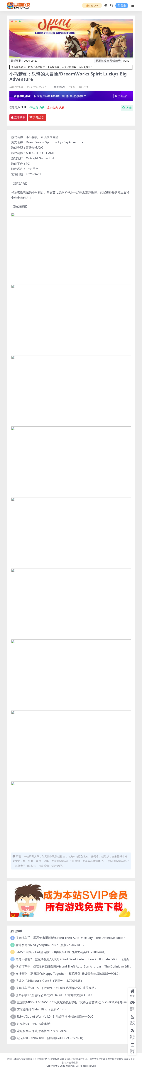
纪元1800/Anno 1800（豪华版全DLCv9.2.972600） (51, 1038)
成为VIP (94, 5)
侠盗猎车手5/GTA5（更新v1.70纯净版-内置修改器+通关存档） (56, 988)
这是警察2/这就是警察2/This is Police (42, 1031)
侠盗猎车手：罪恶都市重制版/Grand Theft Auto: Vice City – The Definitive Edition (70, 938)
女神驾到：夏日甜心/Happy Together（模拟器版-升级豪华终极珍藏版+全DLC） (68, 974)
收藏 (129, 108)
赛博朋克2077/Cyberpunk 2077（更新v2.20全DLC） (50, 945)
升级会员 (122, 96)
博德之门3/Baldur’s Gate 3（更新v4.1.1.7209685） (50, 981)
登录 (123, 5)
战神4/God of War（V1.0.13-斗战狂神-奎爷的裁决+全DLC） (56, 1016)
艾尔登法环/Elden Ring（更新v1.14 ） (42, 1009)
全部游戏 (59, 87)
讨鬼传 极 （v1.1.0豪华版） (35, 1024)
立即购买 (19, 117)
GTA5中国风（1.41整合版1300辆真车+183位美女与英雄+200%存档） (61, 952)
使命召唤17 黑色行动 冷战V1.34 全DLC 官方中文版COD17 (54, 995)
